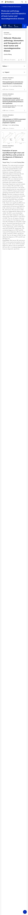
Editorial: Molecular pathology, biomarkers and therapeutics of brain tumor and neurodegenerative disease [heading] (14, 44)
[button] (10, 26)
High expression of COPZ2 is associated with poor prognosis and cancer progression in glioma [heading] (14, 121)
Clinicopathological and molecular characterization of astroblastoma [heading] (12, 82)
